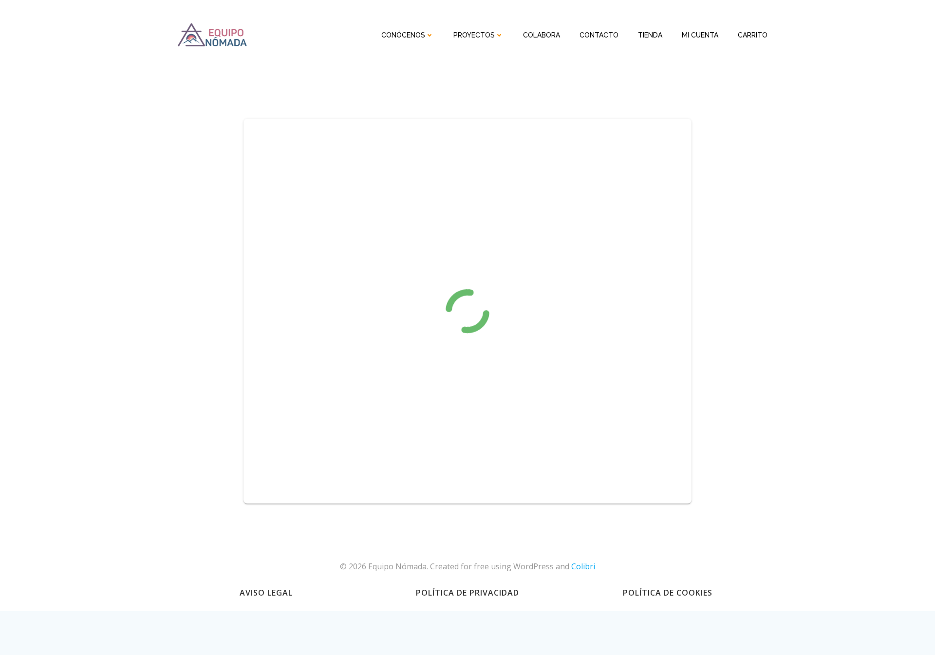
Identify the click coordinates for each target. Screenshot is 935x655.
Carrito (752, 35)
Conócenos (403, 35)
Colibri (583, 566)
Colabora (541, 35)
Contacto (599, 35)
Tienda (650, 35)
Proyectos (474, 35)
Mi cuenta (700, 35)
